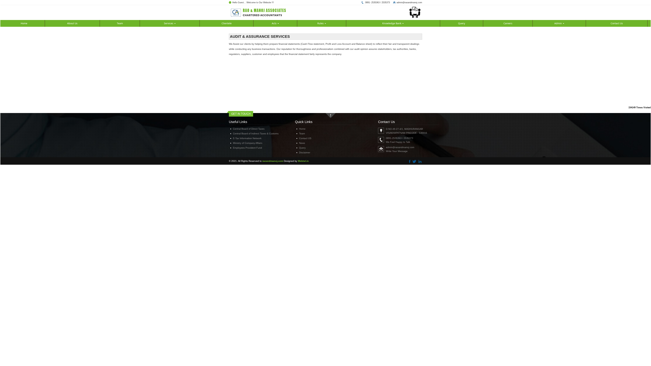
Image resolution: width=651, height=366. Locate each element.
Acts (274, 23)
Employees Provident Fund (247, 147)
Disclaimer (304, 152)
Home (24, 23)
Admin (558, 23)
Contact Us (617, 23)
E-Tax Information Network (247, 138)
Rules (320, 23)
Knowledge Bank (392, 23)
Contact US (305, 138)
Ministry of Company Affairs (247, 143)
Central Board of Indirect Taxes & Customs (256, 133)
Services (169, 23)
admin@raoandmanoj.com (409, 2)
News (302, 143)
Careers (508, 23)
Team (120, 23)
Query (461, 23)
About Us (72, 23)
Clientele (227, 23)
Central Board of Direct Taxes (248, 128)
